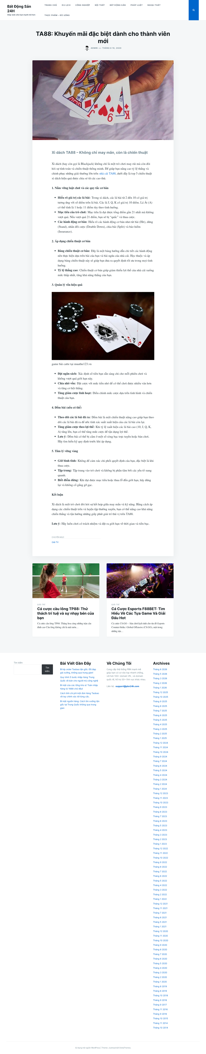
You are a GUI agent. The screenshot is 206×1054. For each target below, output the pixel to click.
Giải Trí (55, 542)
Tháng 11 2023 (160, 798)
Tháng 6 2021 (160, 917)
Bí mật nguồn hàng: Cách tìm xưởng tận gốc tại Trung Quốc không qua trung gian (79, 704)
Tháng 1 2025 (160, 738)
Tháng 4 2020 (160, 968)
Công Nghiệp (82, 5)
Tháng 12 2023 (160, 793)
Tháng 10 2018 (160, 995)
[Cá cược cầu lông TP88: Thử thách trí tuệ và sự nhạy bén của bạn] (65, 580)
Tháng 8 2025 (160, 706)
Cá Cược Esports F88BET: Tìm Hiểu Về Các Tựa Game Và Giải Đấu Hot (138, 613)
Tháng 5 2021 (160, 922)
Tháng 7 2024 (160, 761)
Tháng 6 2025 (160, 715)
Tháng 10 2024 (160, 752)
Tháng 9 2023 (160, 807)
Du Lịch (66, 5)
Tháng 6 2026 (160, 669)
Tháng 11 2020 (160, 935)
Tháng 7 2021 (160, 912)
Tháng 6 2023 (160, 821)
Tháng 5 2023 (160, 825)
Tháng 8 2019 (160, 986)
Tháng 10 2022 (160, 857)
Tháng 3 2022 (160, 889)
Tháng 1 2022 (160, 899)
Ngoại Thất (154, 5)
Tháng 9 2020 (160, 945)
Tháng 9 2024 (160, 756)
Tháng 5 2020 (160, 963)
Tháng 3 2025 (160, 729)
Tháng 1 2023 (160, 843)
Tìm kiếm (18, 662)
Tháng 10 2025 (160, 697)
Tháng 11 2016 (160, 1009)
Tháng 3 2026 (160, 678)
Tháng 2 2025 (160, 733)
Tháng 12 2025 (160, 692)
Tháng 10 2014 (160, 1027)
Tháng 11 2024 (160, 747)
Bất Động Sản (118, 5)
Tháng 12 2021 (160, 903)
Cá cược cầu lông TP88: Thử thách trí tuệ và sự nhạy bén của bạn (65, 613)
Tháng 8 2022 (160, 866)
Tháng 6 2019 (160, 991)
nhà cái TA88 (107, 173)
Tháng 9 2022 (160, 862)
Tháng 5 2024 (160, 770)
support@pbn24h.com (127, 686)
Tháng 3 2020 (160, 972)
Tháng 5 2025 (160, 719)
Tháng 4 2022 (160, 885)
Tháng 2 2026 (160, 683)
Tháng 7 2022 (160, 871)
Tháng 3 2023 (160, 834)
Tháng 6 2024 (160, 765)
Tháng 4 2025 (160, 724)
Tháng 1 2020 (160, 981)
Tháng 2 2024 (160, 784)
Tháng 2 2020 (160, 977)
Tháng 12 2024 (160, 742)
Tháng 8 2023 (160, 811)
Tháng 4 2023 (160, 830)
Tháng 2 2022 (160, 894)
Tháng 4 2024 (160, 775)
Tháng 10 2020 (160, 940)
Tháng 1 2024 (160, 788)
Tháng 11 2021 (160, 908)
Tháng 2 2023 (160, 839)
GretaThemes (125, 1048)
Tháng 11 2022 (160, 853)
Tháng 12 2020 (160, 931)
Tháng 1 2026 (160, 687)
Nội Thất (100, 5)
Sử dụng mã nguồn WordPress (88, 1048)
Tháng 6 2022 (160, 876)
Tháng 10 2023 (160, 802)
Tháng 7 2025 (160, 710)
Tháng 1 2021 (159, 926)
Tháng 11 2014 (160, 1023)
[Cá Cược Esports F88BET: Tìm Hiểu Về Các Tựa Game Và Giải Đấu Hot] (140, 580)
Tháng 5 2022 (160, 880)
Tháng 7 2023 (160, 816)
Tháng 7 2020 (160, 954)
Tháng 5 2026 (160, 674)
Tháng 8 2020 (160, 949)
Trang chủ (50, 5)
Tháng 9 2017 (160, 1004)
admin (94, 48)
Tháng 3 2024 (160, 779)
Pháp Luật (137, 5)
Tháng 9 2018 (160, 1000)
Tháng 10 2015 (160, 1018)
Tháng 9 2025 (160, 701)
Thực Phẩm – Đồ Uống (57, 15)
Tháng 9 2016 (160, 1014)
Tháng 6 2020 (160, 958)
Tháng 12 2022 (160, 848)
